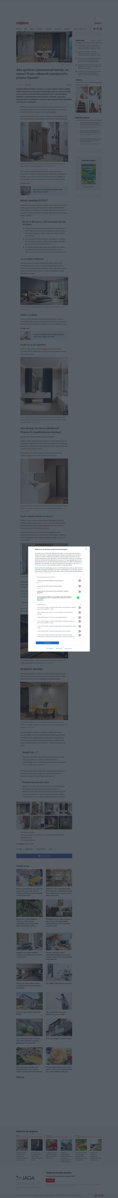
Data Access (59, 648)
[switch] (79, 580)
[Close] (86, 549)
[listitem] (59, 577)
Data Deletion (49, 648)
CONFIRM (47, 642)
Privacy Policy (68, 648)
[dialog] (59, 599)
